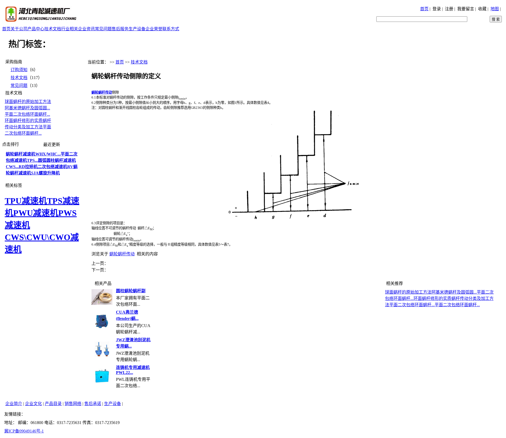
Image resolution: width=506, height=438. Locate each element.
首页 (424, 9)
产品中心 (35, 29)
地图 (494, 9)
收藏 (482, 9)
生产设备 (137, 29)
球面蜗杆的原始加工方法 (28, 101)
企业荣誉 (153, 29)
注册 (449, 9)
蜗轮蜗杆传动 (122, 254)
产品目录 (53, 403)
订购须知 (19, 69)
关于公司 (19, 29)
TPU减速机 (26, 201)
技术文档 (52, 29)
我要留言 (465, 9)
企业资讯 (86, 29)
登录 (436, 9)
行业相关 (69, 29)
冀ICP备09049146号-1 (24, 431)
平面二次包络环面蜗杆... (27, 114)
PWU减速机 (35, 213)
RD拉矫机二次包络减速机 (43, 166)
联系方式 (170, 29)
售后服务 (120, 29)
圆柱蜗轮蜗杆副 (130, 291)
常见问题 (103, 29)
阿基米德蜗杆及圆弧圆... (27, 108)
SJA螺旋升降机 (45, 173)
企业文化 (33, 403)
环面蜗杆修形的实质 (24, 120)
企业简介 (13, 403)
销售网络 (73, 403)
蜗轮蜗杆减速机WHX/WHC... (33, 154)
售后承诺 (92, 403)
